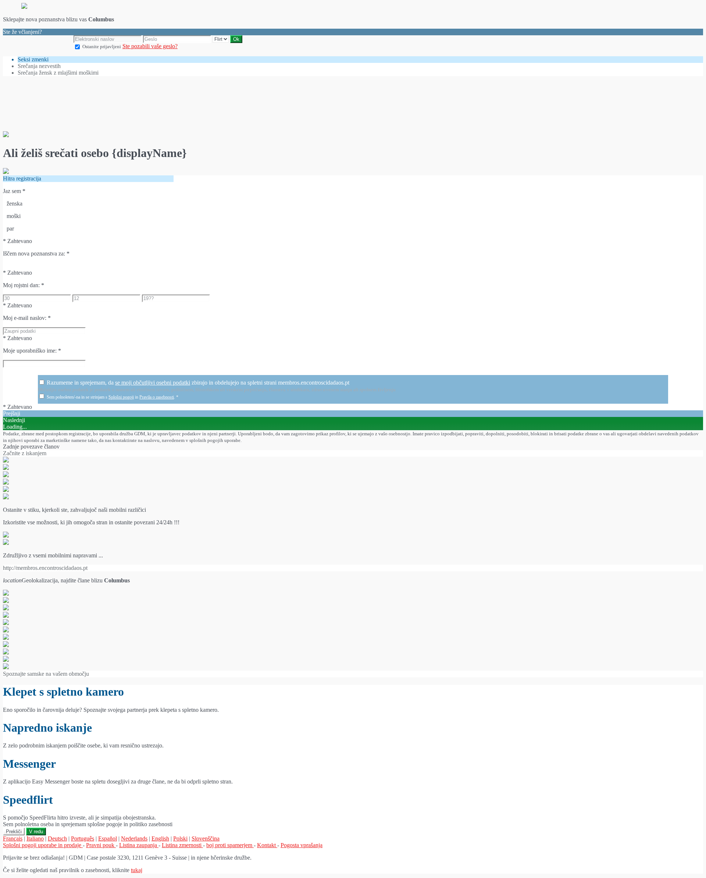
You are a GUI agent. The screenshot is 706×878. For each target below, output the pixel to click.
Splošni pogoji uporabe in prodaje (43, 845)
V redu (36, 831)
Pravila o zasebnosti (156, 397)
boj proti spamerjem (230, 845)
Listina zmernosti (182, 845)
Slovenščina (206, 838)
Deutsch (57, 838)
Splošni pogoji (121, 397)
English (160, 838)
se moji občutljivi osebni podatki (152, 382)
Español (107, 838)
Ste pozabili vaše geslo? (150, 46)
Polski (180, 838)
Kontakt (267, 845)
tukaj (136, 870)
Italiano (35, 838)
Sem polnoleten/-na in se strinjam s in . (112, 397)
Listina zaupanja (138, 845)
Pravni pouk (101, 845)
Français (12, 838)
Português (82, 838)
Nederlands (134, 838)
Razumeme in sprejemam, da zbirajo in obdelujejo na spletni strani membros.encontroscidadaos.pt (198, 382)
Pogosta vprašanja (301, 845)
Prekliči (14, 831)
